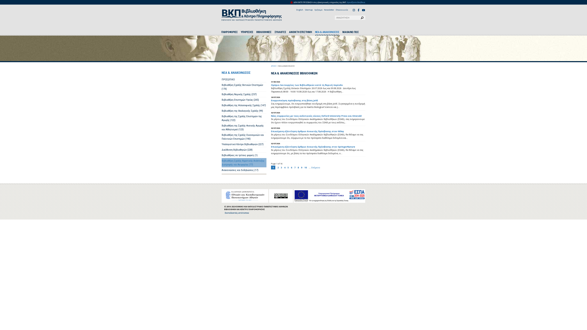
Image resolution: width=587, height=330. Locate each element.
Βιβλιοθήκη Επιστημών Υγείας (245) (240, 99)
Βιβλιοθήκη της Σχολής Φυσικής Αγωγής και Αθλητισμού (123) (243, 127)
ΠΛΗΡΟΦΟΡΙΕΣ (229, 32)
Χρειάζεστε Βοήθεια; (356, 2)
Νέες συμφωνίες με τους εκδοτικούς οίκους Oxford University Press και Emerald (316, 115)
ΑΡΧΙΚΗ (273, 66)
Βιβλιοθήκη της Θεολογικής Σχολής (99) (242, 110)
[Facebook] (359, 10)
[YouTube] (363, 10)
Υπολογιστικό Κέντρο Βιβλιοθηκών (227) (243, 144)
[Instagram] (354, 10)
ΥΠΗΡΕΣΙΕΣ (247, 32)
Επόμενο (315, 167)
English (299, 9)
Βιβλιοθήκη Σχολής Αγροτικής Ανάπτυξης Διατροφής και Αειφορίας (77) (243, 162)
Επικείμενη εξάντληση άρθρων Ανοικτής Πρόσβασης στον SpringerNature (313, 146)
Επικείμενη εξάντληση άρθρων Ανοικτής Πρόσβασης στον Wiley (307, 131)
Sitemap (309, 9)
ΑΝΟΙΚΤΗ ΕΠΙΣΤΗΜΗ (300, 32)
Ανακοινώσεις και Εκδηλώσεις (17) (240, 170)
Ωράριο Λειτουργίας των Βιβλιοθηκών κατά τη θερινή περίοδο (307, 85)
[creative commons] (281, 196)
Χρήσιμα (318, 9)
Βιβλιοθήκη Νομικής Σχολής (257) (239, 94)
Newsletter (329, 9)
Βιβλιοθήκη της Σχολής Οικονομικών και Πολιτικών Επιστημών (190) (243, 136)
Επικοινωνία (342, 9)
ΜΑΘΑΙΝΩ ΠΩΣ (350, 32)
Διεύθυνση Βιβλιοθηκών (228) (237, 149)
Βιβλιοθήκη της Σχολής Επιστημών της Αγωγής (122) (242, 118)
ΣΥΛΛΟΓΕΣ (280, 32)
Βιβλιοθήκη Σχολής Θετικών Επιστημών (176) (242, 86)
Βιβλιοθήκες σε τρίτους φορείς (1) (240, 155)
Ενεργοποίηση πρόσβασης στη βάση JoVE (294, 100)
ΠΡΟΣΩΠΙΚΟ (228, 79)
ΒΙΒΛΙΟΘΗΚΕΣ (263, 32)
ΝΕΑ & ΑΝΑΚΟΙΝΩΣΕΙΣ (327, 32)
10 (305, 167)
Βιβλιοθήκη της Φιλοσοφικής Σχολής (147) (244, 105)
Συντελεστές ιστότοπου (237, 213)
